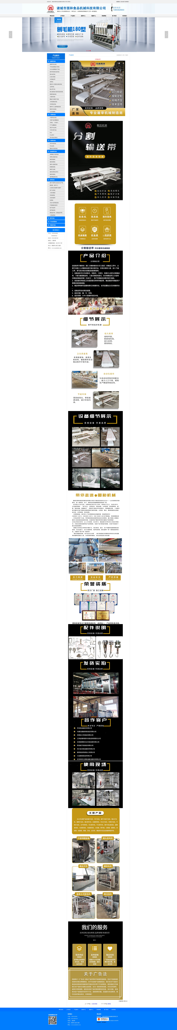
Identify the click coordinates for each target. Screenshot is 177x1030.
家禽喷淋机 (52, 166)
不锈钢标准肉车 (54, 205)
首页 (123, 55)
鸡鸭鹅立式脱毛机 (54, 154)
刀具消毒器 (52, 192)
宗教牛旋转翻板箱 (54, 120)
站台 (51, 132)
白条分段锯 (52, 76)
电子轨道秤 (52, 207)
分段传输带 (52, 197)
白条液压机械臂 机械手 (55, 187)
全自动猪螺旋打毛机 (55, 69)
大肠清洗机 (52, 96)
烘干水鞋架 (52, 190)
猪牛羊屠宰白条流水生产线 (56, 182)
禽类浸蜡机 (52, 161)
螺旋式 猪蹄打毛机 (54, 99)
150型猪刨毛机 (53, 101)
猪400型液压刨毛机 (54, 71)
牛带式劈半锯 (53, 130)
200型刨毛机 (53, 104)
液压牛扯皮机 (53, 127)
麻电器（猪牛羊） (54, 185)
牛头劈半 (52, 135)
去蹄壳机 (52, 86)
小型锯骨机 (52, 215)
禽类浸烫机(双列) (54, 171)
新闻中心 (83, 15)
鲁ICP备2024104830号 (113, 1020)
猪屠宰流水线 (53, 64)
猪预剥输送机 (53, 94)
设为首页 (123, 1)
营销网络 (104, 15)
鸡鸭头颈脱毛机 (54, 156)
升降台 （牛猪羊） (54, 122)
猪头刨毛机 (52, 74)
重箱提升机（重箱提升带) (56, 212)
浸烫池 (51, 81)
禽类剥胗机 (52, 174)
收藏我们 (118, 1)
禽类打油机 (52, 169)
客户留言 (114, 15)
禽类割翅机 (52, 159)
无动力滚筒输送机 (54, 202)
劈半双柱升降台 (54, 137)
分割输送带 (52, 79)
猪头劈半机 (52, 89)
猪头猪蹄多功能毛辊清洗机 (56, 91)
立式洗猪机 (52, 111)
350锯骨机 (52, 195)
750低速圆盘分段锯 (54, 66)
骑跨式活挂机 (53, 109)
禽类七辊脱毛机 (54, 164)
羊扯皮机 (52, 146)
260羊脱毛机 (53, 143)
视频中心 (93, 15)
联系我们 (127, 1)
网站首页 (52, 15)
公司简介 (62, 15)
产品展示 (73, 15)
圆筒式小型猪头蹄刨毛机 (56, 84)
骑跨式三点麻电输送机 (55, 106)
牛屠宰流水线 (53, 117)
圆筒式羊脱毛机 (54, 148)
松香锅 (51, 200)
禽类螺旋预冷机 (54, 176)
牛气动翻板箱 (53, 125)
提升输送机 (52, 210)
